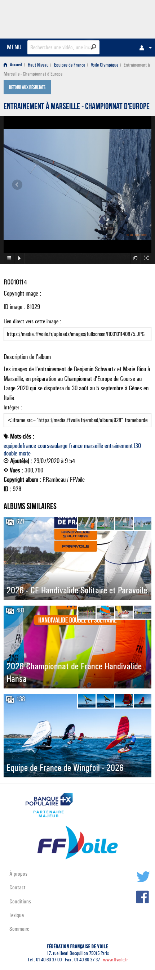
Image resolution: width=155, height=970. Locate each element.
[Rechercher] (93, 46)
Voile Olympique (104, 65)
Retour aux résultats (27, 87)
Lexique (16, 915)
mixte (25, 453)
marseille (93, 445)
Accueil (15, 65)
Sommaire (19, 928)
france (76, 445)
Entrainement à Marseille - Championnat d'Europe (77, 107)
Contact (17, 887)
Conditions (20, 901)
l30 (137, 445)
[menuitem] (144, 47)
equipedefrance (20, 445)
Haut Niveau (38, 65)
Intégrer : (13, 407)
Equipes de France (69, 65)
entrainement (119, 445)
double (10, 453)
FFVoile (117, 18)
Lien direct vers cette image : (32, 321)
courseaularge (52, 445)
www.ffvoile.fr (115, 960)
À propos (18, 873)
